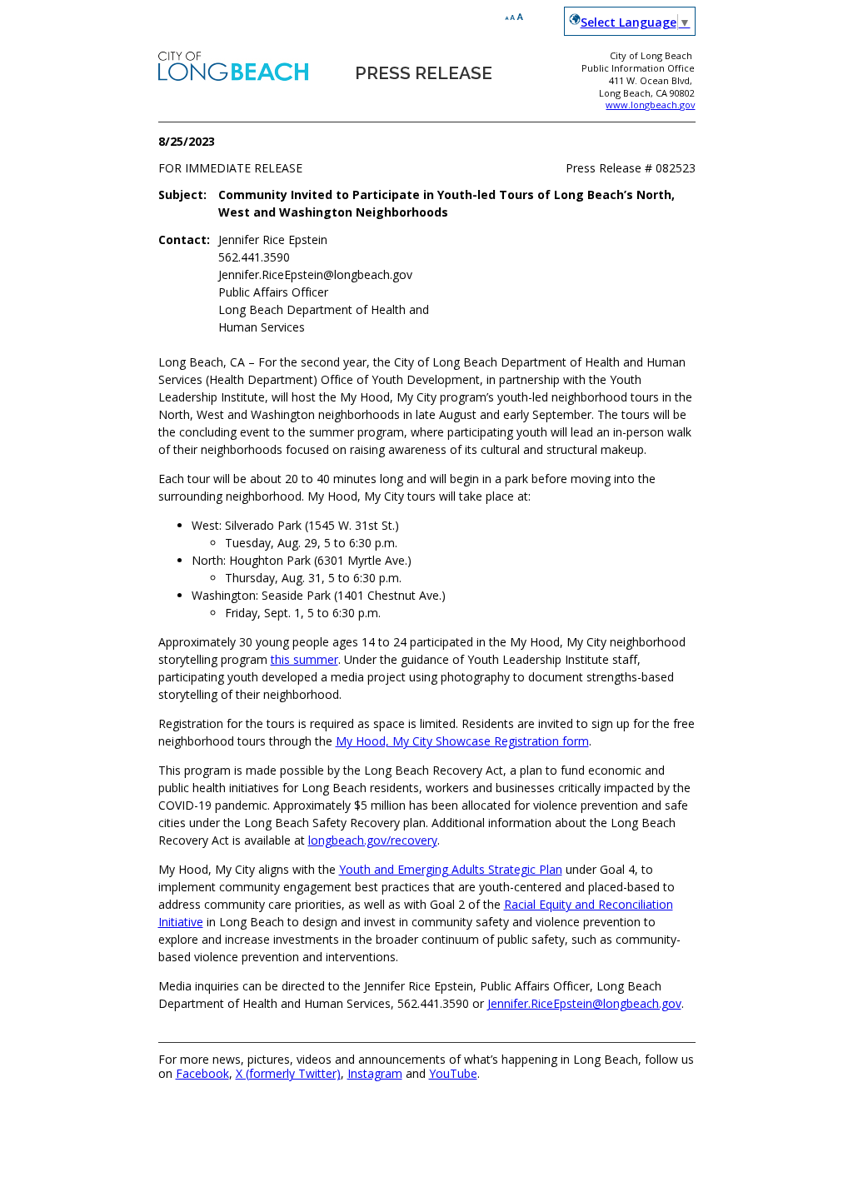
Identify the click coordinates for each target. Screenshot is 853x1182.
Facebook (202, 1073)
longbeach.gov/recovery (372, 840)
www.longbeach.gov (650, 104)
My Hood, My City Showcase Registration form (462, 741)
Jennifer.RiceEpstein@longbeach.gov (584, 1003)
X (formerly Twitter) (288, 1073)
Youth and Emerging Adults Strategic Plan (450, 869)
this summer (304, 659)
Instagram (374, 1073)
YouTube (453, 1073)
